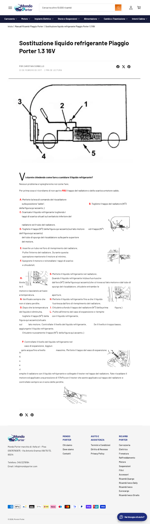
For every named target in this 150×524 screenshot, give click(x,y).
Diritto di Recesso (99, 449)
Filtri (121, 470)
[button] (10, 8)
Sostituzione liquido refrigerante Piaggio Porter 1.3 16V (70, 26)
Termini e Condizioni (100, 445)
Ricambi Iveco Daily (128, 483)
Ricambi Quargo (126, 478)
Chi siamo (67, 445)
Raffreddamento (127, 457)
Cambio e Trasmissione (114, 19)
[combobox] (80, 8)
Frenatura (124, 453)
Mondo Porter (19, 519)
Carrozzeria (9, 19)
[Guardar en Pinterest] (129, 67)
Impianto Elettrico (43, 19)
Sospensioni (125, 466)
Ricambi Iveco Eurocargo (125, 489)
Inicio (10, 26)
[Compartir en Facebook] (118, 67)
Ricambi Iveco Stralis (129, 495)
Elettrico (123, 449)
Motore (24, 19)
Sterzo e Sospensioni (67, 19)
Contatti (67, 453)
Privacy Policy (97, 453)
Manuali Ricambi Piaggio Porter (29, 26)
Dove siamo (68, 449)
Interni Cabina (138, 19)
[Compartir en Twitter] (123, 67)
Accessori (124, 474)
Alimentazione (90, 19)
